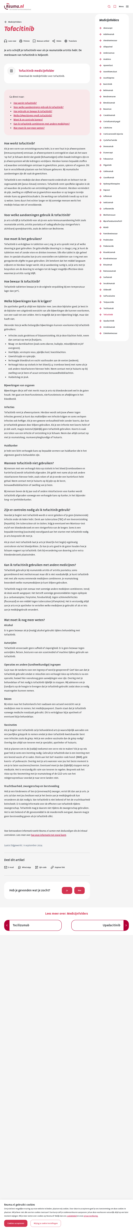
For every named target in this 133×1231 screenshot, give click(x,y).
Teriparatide (108, 302)
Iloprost (106, 190)
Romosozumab (109, 271)
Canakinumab (109, 115)
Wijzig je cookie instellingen (46, 1223)
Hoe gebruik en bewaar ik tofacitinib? (33, 111)
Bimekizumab (109, 103)
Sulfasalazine (109, 296)
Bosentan (107, 109)
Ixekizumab (108, 202)
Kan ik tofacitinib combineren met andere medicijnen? (42, 124)
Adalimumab (108, 34)
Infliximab (107, 196)
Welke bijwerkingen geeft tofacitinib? (33, 115)
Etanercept (108, 153)
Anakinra (107, 59)
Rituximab (107, 265)
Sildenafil (107, 290)
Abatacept (107, 28)
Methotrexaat (109, 215)
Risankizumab (109, 252)
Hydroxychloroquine (111, 184)
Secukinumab (109, 283)
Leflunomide (108, 209)
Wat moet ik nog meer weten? (29, 128)
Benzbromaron (109, 97)
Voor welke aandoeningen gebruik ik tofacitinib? (39, 107)
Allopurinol (107, 47)
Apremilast (108, 65)
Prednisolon (108, 240)
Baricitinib (107, 84)
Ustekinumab (109, 327)
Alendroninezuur (110, 40)
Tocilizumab (108, 308)
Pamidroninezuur (110, 234)
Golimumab (108, 171)
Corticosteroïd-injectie (113, 134)
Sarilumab (107, 277)
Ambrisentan (108, 53)
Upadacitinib (108, 321)
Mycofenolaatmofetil (112, 221)
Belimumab (108, 90)
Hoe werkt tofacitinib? (25, 103)
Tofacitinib (108, 315)
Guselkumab (108, 178)
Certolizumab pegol (111, 121)
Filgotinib (107, 165)
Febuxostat (108, 159)
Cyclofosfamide (110, 140)
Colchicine (107, 128)
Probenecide (108, 246)
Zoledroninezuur (110, 333)
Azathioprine (108, 78)
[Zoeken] (109, 6)
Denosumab (108, 146)
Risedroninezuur (110, 258)
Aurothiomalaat (110, 72)
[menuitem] (9, 867)
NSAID (105, 227)
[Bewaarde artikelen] (114, 6)
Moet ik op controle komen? (28, 119)
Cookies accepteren (15, 1223)
